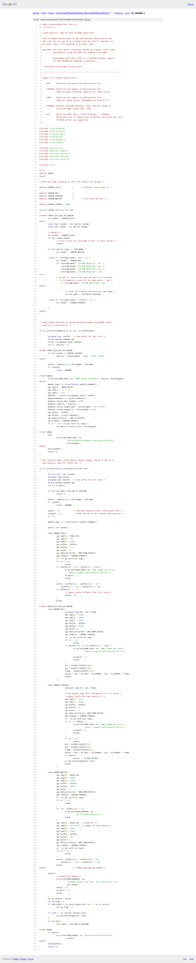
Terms (31, 959)
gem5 (36, 13)
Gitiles (16, 959)
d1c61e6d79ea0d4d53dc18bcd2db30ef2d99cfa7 (83, 13)
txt (184, 959)
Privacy (23, 959)
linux (51, 13)
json (191, 959)
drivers (119, 13)
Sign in (190, 4)
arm (43, 13)
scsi (127, 13)
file (87, 19)
